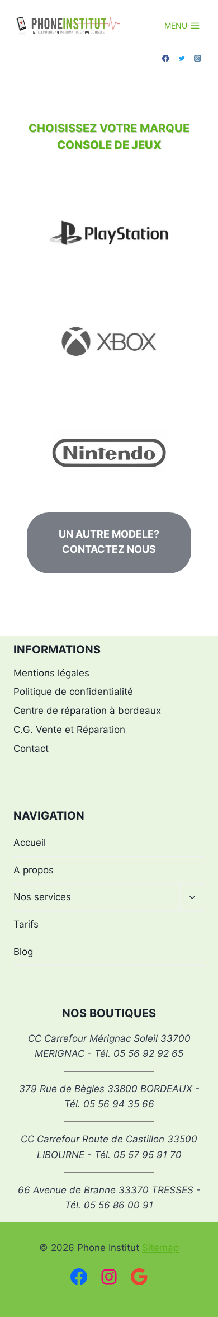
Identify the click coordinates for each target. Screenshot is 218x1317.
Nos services (42, 896)
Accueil (29, 842)
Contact (31, 748)
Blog (23, 951)
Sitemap (160, 1247)
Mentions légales (51, 673)
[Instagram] (198, 58)
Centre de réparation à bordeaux (87, 710)
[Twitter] (182, 58)
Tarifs (26, 924)
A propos (33, 870)
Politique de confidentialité (73, 691)
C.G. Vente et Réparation (69, 729)
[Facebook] (166, 58)
